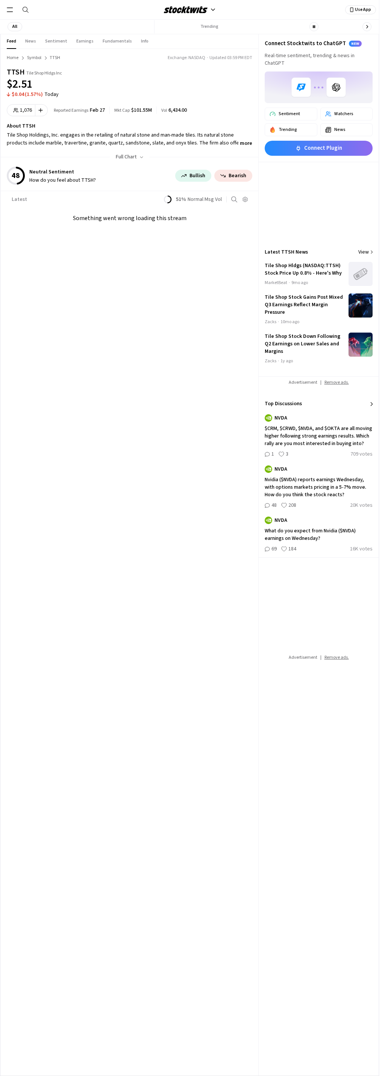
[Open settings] (245, 199)
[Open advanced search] (234, 199)
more (246, 143)
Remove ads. (336, 382)
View (363, 252)
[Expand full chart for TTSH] (218, 79)
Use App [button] (363, 9)
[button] (15, 26)
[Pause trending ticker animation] (313, 26)
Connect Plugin (323, 148)
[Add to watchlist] (41, 110)
